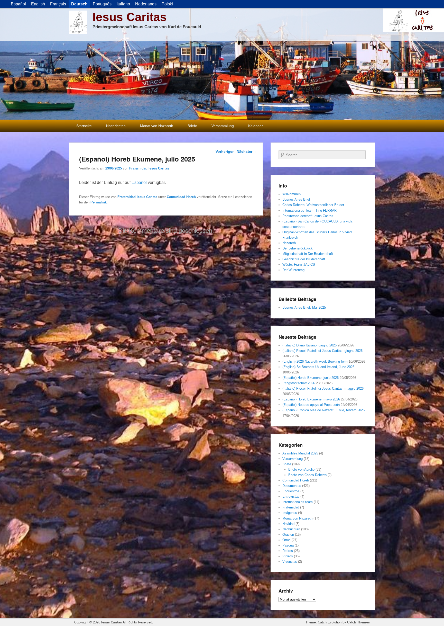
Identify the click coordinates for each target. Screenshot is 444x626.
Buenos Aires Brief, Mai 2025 (304, 307)
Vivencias (289, 562)
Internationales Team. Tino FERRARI (310, 210)
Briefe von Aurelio (301, 469)
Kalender (255, 126)
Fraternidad (290, 507)
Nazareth (289, 243)
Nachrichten (116, 126)
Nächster (247, 151)
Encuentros (290, 491)
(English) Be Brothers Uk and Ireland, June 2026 (318, 367)
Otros (286, 540)
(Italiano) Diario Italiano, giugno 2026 (309, 345)
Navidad (288, 524)
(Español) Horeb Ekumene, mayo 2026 (311, 399)
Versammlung (222, 126)
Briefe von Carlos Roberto (307, 475)
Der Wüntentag (293, 270)
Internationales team (297, 502)
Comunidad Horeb (181, 197)
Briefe (192, 126)
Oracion (288, 534)
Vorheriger (222, 151)
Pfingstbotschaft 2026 (298, 383)
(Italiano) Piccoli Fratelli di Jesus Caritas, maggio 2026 (323, 388)
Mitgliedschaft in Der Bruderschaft (307, 254)
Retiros (287, 551)
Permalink (98, 202)
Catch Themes (358, 622)
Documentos (291, 486)
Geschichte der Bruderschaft (303, 259)
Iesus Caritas (129, 17)
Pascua (288, 545)
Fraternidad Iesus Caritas (149, 168)
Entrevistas (290, 496)
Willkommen (291, 194)
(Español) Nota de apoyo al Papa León (311, 405)
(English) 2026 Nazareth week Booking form (315, 361)
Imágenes (289, 513)
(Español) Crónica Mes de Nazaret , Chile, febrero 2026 (323, 410)
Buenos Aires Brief (296, 199)
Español (139, 182)
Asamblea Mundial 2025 (300, 453)
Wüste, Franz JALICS (298, 264)
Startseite (84, 126)
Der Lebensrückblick (297, 248)
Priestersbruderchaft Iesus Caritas (307, 216)
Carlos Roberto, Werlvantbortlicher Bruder (313, 205)
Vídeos (287, 556)
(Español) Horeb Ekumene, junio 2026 (310, 378)
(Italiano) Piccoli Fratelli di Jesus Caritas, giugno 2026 (322, 351)
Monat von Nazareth (156, 126)
